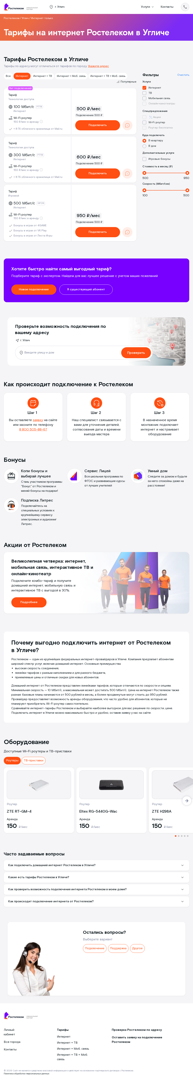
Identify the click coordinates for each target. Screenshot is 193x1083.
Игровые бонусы (159, 159)
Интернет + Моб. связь (71, 76)
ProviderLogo (22, 7)
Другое (137, 948)
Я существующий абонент (86, 289)
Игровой (13, 195)
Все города (12, 1042)
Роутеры (12, 761)
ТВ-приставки (33, 761)
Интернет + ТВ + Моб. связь (107, 76)
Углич (25, 18)
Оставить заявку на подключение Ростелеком (137, 1040)
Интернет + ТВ (42, 76)
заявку (38, 420)
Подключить (98, 125)
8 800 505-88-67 (33, 429)
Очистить (183, 75)
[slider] (144, 173)
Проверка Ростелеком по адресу (137, 1030)
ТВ (150, 93)
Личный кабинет (9, 1032)
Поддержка (118, 948)
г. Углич (25, 340)
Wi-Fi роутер (157, 122)
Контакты (167, 7)
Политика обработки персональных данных (26, 1073)
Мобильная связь (159, 98)
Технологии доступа (21, 99)
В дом (152, 146)
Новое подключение (34, 289)
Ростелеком (11, 18)
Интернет (22, 76)
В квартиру (156, 140)
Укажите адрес (98, 66)
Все (8, 76)
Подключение (94, 948)
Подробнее (29, 602)
